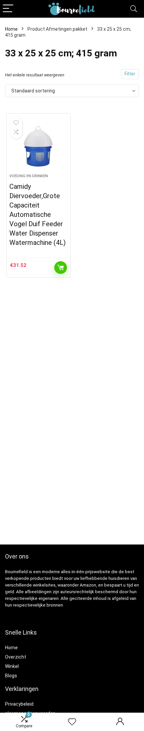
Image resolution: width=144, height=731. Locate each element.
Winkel (12, 666)
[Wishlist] (72, 722)
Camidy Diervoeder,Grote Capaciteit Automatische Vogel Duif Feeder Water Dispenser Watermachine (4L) (37, 214)
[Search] (134, 9)
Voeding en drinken (28, 176)
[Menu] (8, 9)
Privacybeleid (19, 704)
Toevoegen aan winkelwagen (60, 267)
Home (11, 29)
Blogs (11, 675)
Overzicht (15, 657)
